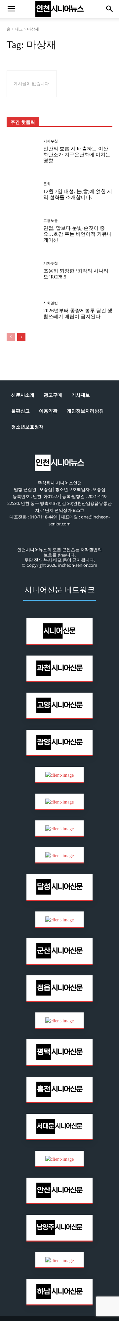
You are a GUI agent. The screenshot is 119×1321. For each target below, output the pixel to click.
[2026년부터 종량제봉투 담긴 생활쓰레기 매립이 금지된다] (22, 310)
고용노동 (50, 220)
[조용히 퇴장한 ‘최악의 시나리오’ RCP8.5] (22, 270)
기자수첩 (50, 141)
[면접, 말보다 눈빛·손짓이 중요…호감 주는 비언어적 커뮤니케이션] (22, 231)
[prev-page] (11, 337)
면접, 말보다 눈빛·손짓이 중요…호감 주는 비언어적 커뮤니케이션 (77, 234)
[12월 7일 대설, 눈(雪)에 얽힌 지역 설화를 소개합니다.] (22, 191)
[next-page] (21, 337)
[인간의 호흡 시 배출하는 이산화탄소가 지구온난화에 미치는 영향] (22, 151)
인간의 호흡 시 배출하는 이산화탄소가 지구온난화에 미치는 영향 (76, 154)
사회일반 (50, 303)
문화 (47, 184)
